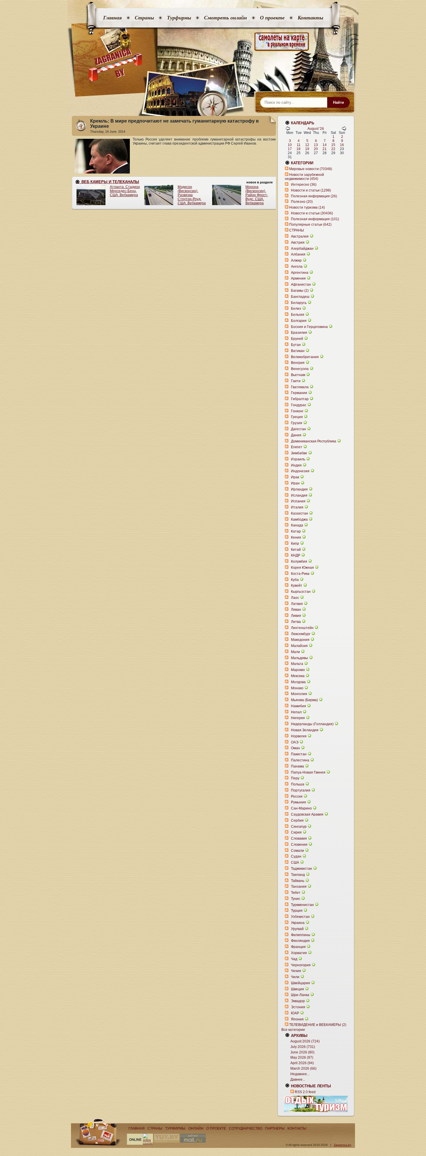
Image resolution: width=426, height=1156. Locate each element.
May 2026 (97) (301, 1057)
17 (290, 149)
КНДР (295, 555)
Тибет (296, 893)
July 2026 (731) (302, 1047)
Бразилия (299, 333)
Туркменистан (302, 905)
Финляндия (300, 941)
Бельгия (297, 315)
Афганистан (301, 284)
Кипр (295, 543)
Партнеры (275, 1128)
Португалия (300, 790)
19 (307, 149)
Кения (296, 537)
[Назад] (287, 129)
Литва (296, 622)
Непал (296, 712)
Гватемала (300, 387)
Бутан (296, 345)
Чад (294, 959)
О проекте (272, 18)
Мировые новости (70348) (310, 169)
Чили (295, 977)
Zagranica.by (342, 1144)
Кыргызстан (301, 592)
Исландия (299, 495)
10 (290, 145)
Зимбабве (299, 453)
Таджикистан (301, 869)
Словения (299, 845)
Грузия (296, 423)
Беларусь (299, 303)
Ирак (295, 477)
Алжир (296, 260)
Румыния (298, 802)
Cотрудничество (245, 1128)
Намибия (298, 706)
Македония (300, 640)
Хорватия (299, 953)
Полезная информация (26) (314, 196)
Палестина (300, 760)
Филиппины (300, 935)
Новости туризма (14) (307, 207)
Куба (295, 580)
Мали (295, 652)
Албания (298, 254)
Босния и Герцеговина (309, 327)
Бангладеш (300, 297)
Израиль (298, 459)
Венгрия (298, 363)
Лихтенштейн (302, 628)
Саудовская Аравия (307, 814)
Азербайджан (302, 249)
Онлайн (195, 1128)
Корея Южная (302, 568)
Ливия (296, 616)
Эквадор (298, 1001)
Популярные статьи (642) (310, 225)
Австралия (300, 236)
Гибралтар (300, 399)
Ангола (297, 267)
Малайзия (299, 646)
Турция (297, 911)
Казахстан (299, 513)
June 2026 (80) (302, 1052)
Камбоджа (299, 519)
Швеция (297, 989)
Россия (297, 796)
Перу (295, 778)
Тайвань (297, 881)
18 (298, 149)
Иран (295, 483)
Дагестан (298, 429)
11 (299, 145)
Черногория (301, 965)
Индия (296, 465)
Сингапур (299, 827)
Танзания (299, 887)
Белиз (296, 309)
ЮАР (295, 1013)
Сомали (297, 851)
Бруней (297, 339)
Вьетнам (298, 375)
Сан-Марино (301, 808)
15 (333, 145)
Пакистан (299, 754)
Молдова (298, 682)
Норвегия (299, 736)
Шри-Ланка (300, 995)
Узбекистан (300, 917)
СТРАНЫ (296, 230)
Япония (297, 1019)
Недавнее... (300, 1074)
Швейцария (300, 983)
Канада (297, 525)
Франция (298, 947)
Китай (296, 550)
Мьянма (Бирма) (304, 700)
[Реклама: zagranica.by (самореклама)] (315, 1104)
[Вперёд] (344, 129)
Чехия (296, 971)
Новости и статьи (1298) (311, 190)
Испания (298, 501)
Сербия (297, 820)
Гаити (296, 381)
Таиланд (298, 875)
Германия (299, 393)
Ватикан (298, 351)
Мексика (298, 676)
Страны (144, 18)
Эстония (298, 1007)
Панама (297, 766)
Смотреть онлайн (225, 18)
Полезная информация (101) (315, 219)
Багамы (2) (300, 291)
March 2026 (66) (303, 1068)
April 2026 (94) (302, 1063)
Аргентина (299, 273)
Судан (296, 856)
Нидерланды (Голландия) (312, 724)
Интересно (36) (303, 185)
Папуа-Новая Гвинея (308, 772)
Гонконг (297, 411)
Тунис (295, 899)
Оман (295, 748)
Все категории (293, 1030)
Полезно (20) (302, 202)
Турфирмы (179, 18)
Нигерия (298, 718)
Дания (296, 435)
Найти (338, 102)
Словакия (299, 838)
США (295, 862)
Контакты (310, 18)
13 (316, 145)
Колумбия (299, 561)
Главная (112, 18)
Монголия (299, 694)
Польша (297, 784)
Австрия (298, 242)
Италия (297, 507)
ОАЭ (294, 742)
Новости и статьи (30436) (312, 213)
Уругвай (297, 929)
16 (342, 145)
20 (316, 149)
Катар (296, 531)
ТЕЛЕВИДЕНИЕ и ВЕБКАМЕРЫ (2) (317, 1025)
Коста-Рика (300, 574)
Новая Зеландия (304, 730)
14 (325, 145)
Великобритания (305, 357)
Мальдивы (299, 658)
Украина (298, 923)
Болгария (299, 321)
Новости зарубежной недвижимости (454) (304, 177)
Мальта (297, 664)
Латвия (297, 604)
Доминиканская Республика (313, 441)
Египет (296, 447)
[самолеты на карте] (213, 41)
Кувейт (296, 586)
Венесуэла (300, 369)
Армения (298, 278)
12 (307, 145)
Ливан (296, 610)
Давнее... (297, 1079)
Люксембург (300, 634)
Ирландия (299, 489)
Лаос (295, 598)
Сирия (296, 832)
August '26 (315, 129)
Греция (297, 417)
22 (333, 149)
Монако (297, 688)
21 (325, 149)
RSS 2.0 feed (305, 1092)
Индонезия (300, 471)
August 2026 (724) (305, 1041)
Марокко (298, 670)
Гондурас (298, 405)
